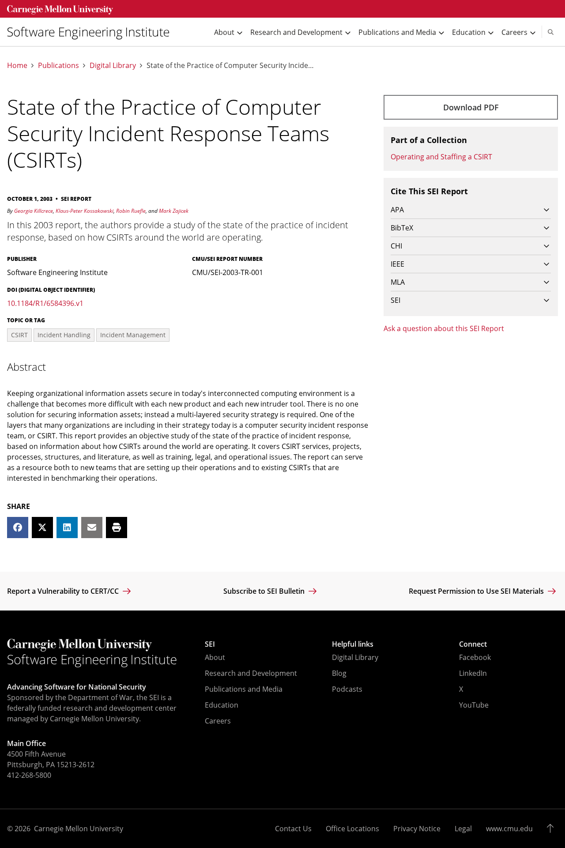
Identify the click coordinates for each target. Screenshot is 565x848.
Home (17, 65)
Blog (339, 673)
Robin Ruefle (131, 211)
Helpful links (352, 644)
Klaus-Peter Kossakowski (84, 211)
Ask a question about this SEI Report (444, 328)
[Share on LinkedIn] (67, 527)
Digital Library (113, 65)
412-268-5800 (29, 775)
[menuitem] (92, 32)
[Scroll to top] (552, 828)
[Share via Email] (91, 527)
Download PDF (471, 107)
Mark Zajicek (173, 211)
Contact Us (293, 828)
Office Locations (352, 828)
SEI (210, 644)
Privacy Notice (417, 828)
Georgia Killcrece (33, 211)
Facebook (475, 657)
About (215, 657)
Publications (58, 65)
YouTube (474, 705)
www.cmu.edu (509, 828)
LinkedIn (473, 673)
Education (221, 705)
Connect (473, 644)
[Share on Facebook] (17, 527)
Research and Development (251, 673)
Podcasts (347, 689)
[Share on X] (42, 527)
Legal (463, 828)
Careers (218, 721)
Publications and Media (243, 689)
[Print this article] (116, 527)
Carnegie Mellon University (78, 828)
